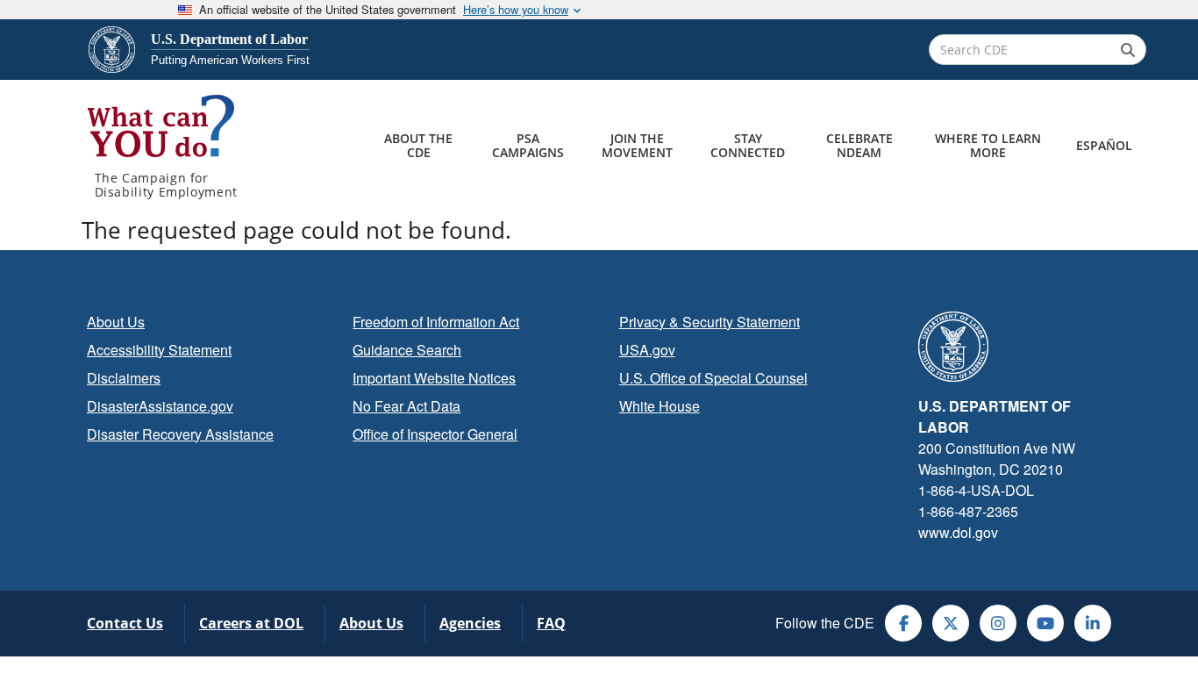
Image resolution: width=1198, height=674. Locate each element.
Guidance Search (407, 350)
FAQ (551, 623)
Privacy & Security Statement (709, 322)
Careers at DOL (251, 623)
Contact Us (125, 623)
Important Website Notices (434, 378)
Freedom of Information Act (436, 322)
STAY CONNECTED (747, 145)
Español (1104, 145)
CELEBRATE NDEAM (859, 145)
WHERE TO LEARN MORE (988, 145)
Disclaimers (123, 378)
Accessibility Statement (159, 350)
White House (659, 406)
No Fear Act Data (406, 406)
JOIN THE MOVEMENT (637, 145)
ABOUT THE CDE (418, 145)
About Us (116, 322)
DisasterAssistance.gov (160, 406)
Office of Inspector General (435, 434)
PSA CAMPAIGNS (528, 145)
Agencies (470, 623)
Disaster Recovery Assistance (180, 434)
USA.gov (647, 350)
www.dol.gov (958, 532)
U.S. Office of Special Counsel (713, 378)
